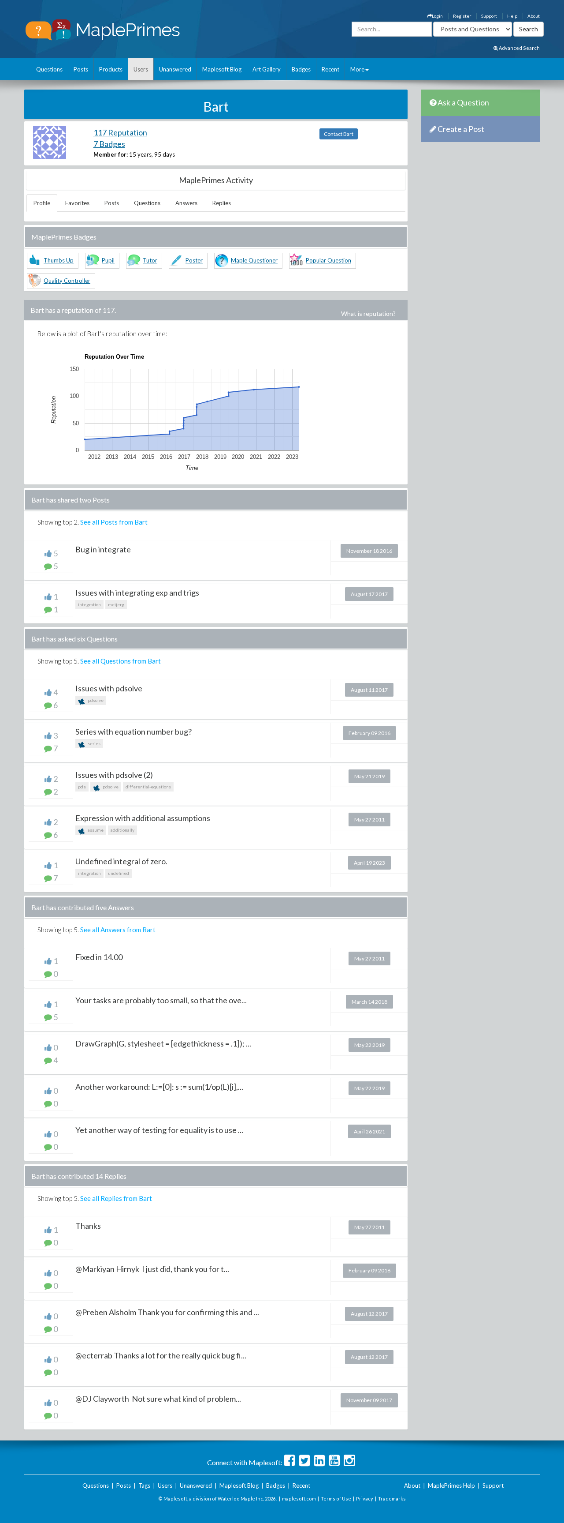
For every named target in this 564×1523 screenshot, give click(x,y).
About (533, 16)
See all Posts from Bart (114, 522)
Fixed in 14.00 (98, 957)
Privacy (364, 1498)
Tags (144, 1485)
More (357, 69)
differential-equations (148, 786)
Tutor (150, 260)
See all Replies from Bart (116, 1198)
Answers (186, 202)
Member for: (110, 154)
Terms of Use (336, 1498)
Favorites (77, 202)
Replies (221, 202)
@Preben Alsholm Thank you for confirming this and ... (167, 1312)
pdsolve (95, 700)
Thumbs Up (59, 260)
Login (437, 16)
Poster (194, 260)
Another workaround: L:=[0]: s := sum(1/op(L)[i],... (159, 1087)
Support (489, 16)
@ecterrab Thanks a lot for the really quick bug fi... (160, 1355)
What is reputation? (368, 313)
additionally (122, 830)
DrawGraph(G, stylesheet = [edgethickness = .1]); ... (163, 1043)
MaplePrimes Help (451, 1485)
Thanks (88, 1225)
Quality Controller (67, 280)
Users (141, 69)
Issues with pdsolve (108, 688)
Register (462, 16)
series (93, 743)
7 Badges (109, 144)
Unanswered (175, 69)
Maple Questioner (254, 260)
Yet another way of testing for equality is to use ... (159, 1130)
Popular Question (328, 260)
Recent (330, 69)
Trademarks (392, 1498)
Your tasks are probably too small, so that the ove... (161, 1000)
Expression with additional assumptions (142, 818)
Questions (49, 69)
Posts (81, 69)
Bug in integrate (103, 549)
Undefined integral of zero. (121, 861)
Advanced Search (519, 48)
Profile (41, 202)
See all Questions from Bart (120, 661)
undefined (118, 873)
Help (512, 16)
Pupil (108, 260)
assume (95, 830)
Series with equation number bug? (133, 731)
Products (110, 69)
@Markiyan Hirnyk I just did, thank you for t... (152, 1269)
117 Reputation (120, 132)
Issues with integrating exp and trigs (137, 592)
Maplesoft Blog (221, 69)
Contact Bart (338, 134)
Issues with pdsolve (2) (114, 775)
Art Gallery (266, 69)
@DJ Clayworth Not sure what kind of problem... (158, 1398)
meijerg (116, 604)
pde (82, 786)
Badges (301, 69)
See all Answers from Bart (118, 930)
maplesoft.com (299, 1498)
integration (89, 604)
